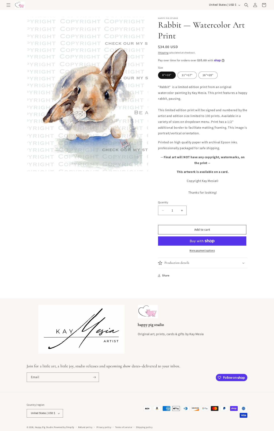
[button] (8, 5)
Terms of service (123, 427)
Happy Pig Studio (44, 427)
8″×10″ (167, 75)
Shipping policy (144, 427)
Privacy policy (103, 427)
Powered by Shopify (64, 427)
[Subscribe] (94, 377)
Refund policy (85, 427)
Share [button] (165, 276)
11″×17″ (187, 75)
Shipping (163, 52)
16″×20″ (208, 75)
